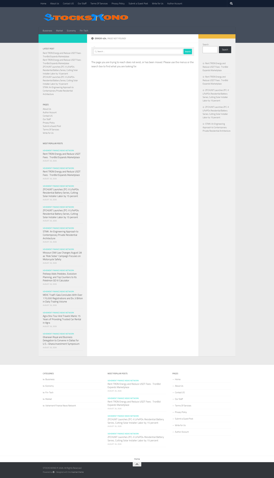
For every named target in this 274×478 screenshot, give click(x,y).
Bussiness (47, 30)
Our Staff (82, 3)
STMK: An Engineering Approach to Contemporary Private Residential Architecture (58, 90)
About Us (54, 3)
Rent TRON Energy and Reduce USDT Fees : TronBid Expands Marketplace (215, 67)
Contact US (68, 3)
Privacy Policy (118, 3)
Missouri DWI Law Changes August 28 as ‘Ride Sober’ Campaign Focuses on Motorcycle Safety (62, 256)
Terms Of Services (99, 3)
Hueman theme (77, 472)
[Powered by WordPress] (54, 472)
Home (43, 3)
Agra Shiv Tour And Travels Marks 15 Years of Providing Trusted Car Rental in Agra (62, 319)
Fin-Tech (84, 30)
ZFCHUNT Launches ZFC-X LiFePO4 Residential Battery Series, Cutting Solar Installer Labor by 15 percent (60, 70)
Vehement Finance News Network (58, 150)
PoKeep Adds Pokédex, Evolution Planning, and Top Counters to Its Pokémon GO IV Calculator (60, 277)
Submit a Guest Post (138, 3)
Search (206, 44)
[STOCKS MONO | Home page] (85, 17)
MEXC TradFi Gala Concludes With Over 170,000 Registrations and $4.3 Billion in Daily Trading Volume (63, 298)
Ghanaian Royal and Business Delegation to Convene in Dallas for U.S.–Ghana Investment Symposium (61, 340)
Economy (71, 30)
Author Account (174, 3)
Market (59, 30)
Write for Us (157, 3)
